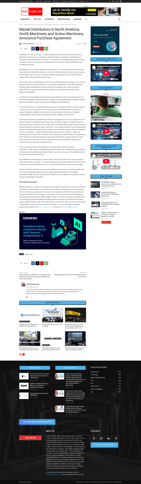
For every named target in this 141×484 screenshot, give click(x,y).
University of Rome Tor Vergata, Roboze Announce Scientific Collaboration (39, 375)
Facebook (74, 207)
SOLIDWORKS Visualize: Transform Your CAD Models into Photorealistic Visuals (111, 184)
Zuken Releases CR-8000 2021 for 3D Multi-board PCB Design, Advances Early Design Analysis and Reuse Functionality (35, 277)
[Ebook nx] (106, 108)
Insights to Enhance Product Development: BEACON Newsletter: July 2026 (109, 214)
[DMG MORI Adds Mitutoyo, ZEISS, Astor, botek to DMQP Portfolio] (52, 338)
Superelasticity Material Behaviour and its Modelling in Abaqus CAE (110, 194)
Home (21, 24)
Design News (46, 321)
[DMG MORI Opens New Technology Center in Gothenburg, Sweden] (75, 338)
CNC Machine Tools (24, 321)
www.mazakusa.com (45, 207)
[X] (115, 1)
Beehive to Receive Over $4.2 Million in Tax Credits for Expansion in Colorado (39, 385)
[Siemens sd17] (52, 231)
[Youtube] (121, 1)
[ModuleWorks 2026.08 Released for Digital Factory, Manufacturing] (29, 315)
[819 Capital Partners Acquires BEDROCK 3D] (24, 395)
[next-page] (23, 354)
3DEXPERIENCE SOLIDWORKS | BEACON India (106, 146)
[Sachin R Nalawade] (20, 44)
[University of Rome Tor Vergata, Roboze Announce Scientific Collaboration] (24, 376)
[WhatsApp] (46, 49)
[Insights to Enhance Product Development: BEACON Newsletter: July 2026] (95, 215)
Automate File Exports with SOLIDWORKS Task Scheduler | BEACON (110, 204)
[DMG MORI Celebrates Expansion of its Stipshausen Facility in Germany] (29, 338)
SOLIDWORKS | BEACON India (106, 59)
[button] (119, 19)
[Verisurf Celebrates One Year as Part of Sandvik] (52, 315)
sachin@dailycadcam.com (54, 474)
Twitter (65, 207)
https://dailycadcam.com (32, 287)
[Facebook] (110, 1)
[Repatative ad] (86, 11)
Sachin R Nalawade (28, 43)
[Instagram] (113, 1)
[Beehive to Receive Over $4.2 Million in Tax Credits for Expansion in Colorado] (24, 386)
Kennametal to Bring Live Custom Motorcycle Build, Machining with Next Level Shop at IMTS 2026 (74, 326)
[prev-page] (20, 354)
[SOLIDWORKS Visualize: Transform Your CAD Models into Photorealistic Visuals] (95, 184)
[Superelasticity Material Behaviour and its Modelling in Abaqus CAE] (95, 194)
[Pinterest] (42, 49)
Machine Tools (29, 254)
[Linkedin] (26, 296)
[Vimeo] (118, 1)
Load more (106, 222)
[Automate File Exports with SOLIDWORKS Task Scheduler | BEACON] (95, 205)
